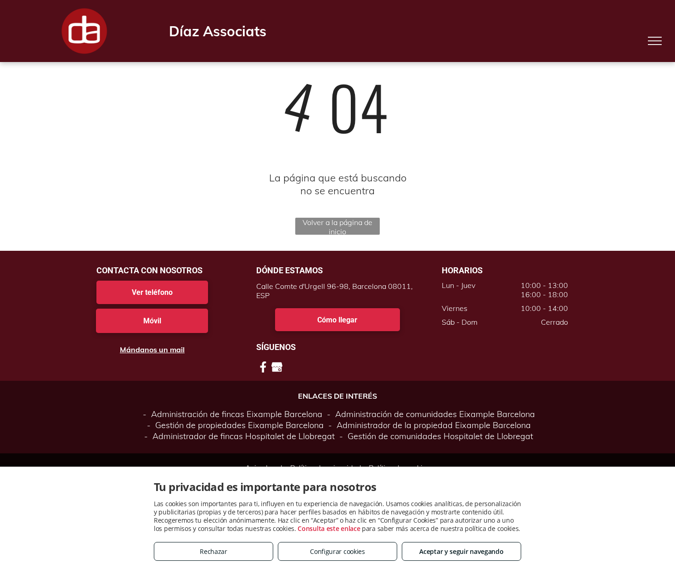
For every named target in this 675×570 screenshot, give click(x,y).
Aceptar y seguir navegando (461, 551)
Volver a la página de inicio (337, 226)
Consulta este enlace (329, 528)
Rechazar (213, 551)
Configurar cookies (337, 551)
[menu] (655, 41)
